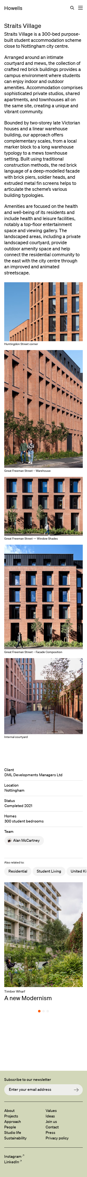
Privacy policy (57, 1138)
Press (50, 1132)
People (10, 1127)
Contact (52, 1127)
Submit (78, 1089)
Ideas (50, 1116)
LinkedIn (11, 1161)
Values (51, 1110)
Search (72, 8)
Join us (51, 1121)
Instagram (12, 1156)
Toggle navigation (80, 8)
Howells (13, 8)
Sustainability (15, 1138)
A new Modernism (28, 997)
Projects (11, 1116)
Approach (12, 1121)
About (9, 1110)
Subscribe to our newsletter (27, 1079)
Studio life (12, 1132)
